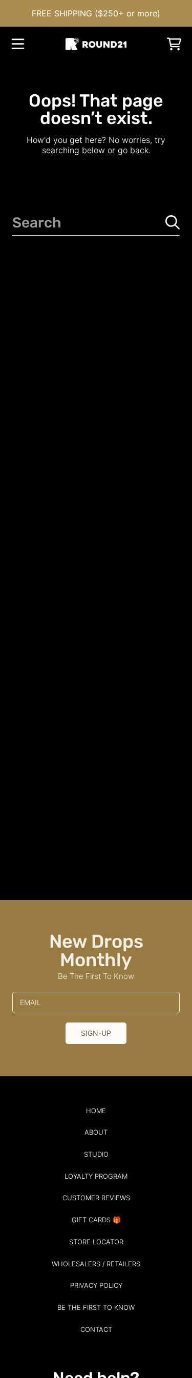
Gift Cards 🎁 (96, 1220)
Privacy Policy (96, 1285)
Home (96, 1110)
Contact (96, 1329)
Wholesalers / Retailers (96, 1264)
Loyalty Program (96, 1176)
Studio (96, 1154)
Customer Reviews (96, 1198)
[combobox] (96, 222)
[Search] (172, 222)
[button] (18, 44)
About (96, 1132)
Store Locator (96, 1242)
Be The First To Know (96, 1307)
